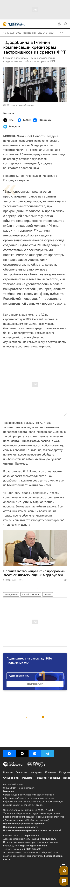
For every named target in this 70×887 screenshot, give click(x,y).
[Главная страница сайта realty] (19, 24)
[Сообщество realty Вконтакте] (35, 753)
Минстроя (14, 485)
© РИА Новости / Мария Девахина (18, 105)
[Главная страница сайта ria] (3, 24)
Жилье (47, 594)
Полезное (50, 772)
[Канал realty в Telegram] (47, 753)
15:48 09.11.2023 (12, 32)
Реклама (27, 777)
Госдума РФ (11, 594)
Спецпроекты (11, 777)
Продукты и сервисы (47, 777)
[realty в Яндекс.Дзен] (22, 753)
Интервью (36, 772)
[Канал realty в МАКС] (9, 753)
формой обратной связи (33, 845)
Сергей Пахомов (43, 319)
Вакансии (8, 791)
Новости (8, 772)
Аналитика (21, 772)
